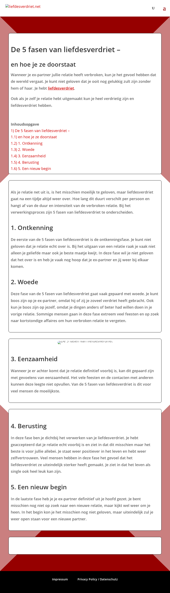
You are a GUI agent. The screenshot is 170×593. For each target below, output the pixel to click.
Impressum (60, 579)
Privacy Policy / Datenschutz (98, 579)
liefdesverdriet (61, 88)
